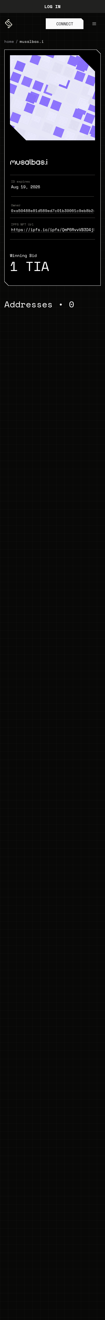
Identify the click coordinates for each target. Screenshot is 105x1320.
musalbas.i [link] (32, 41)
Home (9, 41)
